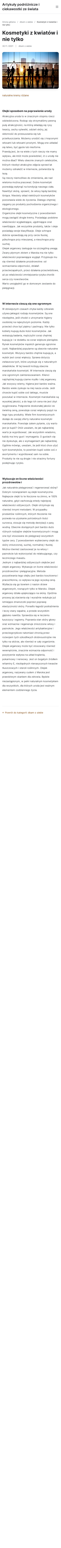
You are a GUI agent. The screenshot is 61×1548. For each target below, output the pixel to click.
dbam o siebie (26, 22)
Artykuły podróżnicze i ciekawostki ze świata (20, 6)
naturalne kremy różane (15, 95)
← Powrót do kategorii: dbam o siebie (22, 712)
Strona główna (9, 22)
